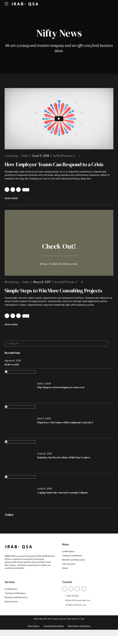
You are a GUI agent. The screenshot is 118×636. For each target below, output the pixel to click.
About (65, 568)
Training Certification (72, 555)
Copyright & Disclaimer (53, 626)
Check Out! (59, 246)
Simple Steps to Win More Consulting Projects (53, 290)
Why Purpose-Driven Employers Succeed (60, 387)
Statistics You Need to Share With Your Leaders (63, 457)
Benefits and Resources (73, 559)
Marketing (12, 282)
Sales (24, 156)
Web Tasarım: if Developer (79, 626)
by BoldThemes (63, 156)
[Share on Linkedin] (18, 189)
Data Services (68, 563)
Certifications (68, 551)
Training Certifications (15, 593)
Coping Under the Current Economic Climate (62, 492)
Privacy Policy (33, 626)
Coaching (11, 156)
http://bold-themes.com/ (59, 263)
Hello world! (12, 364)
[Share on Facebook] (7, 189)
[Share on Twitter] (12, 189)
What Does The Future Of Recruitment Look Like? (65, 422)
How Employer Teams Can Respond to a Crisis (54, 164)
